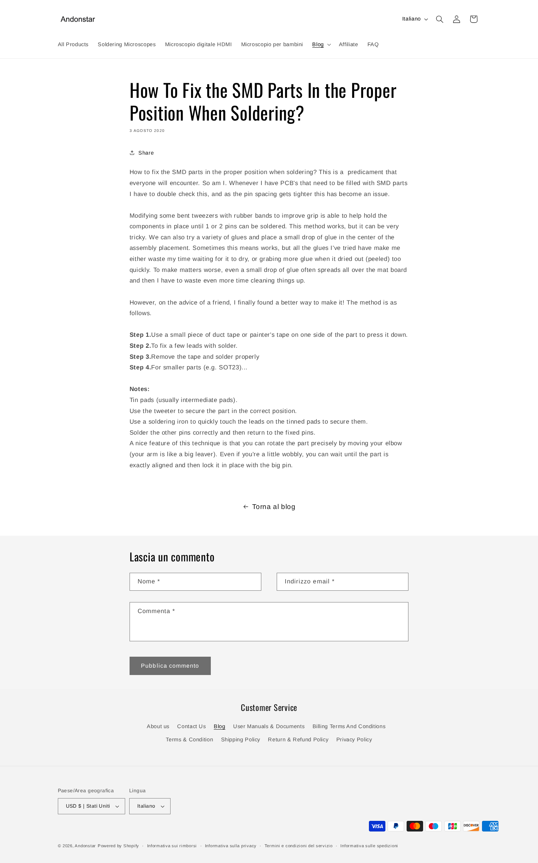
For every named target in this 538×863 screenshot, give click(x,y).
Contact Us (191, 726)
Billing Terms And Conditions (349, 726)
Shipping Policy (240, 739)
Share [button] (146, 152)
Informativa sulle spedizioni (369, 846)
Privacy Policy (354, 739)
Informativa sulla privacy (231, 846)
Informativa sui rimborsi (172, 846)
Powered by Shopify (118, 846)
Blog (219, 726)
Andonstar (85, 846)
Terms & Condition (189, 739)
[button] (321, 44)
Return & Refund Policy (298, 739)
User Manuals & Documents (269, 726)
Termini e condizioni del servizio (299, 846)
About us (158, 726)
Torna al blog (274, 506)
